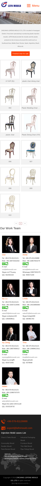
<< (16, 223)
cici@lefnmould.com (9, 269)
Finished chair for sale (20, 54)
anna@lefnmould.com (30, 269)
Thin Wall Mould (26, 446)
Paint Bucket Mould (8, 449)
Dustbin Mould (6, 446)
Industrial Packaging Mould (27, 438)
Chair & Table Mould (8, 437)
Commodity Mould (7, 443)
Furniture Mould (26, 443)
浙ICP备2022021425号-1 (20, 483)
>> (25, 223)
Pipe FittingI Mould (27, 449)
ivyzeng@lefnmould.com (11, 357)
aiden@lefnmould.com (10, 401)
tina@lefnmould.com (30, 357)
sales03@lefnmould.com (11, 313)
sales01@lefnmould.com (31, 313)
